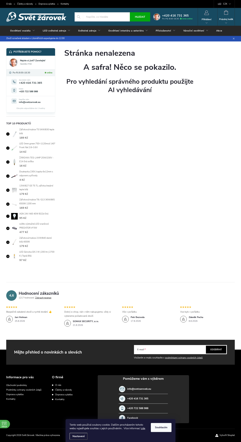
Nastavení (78, 436)
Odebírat (216, 349)
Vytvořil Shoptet (227, 435)
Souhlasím (161, 427)
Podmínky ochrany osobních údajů (23, 389)
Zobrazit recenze (43, 297)
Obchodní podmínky (16, 385)
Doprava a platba (47, 3)
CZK (225, 3)
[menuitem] (22, 31)
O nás (9, 3)
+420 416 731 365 (137, 398)
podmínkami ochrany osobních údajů (184, 357)
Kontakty (65, 3)
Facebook (132, 418)
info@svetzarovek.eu (139, 389)
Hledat (140, 17)
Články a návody (25, 3)
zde (143, 428)
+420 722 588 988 (137, 408)
